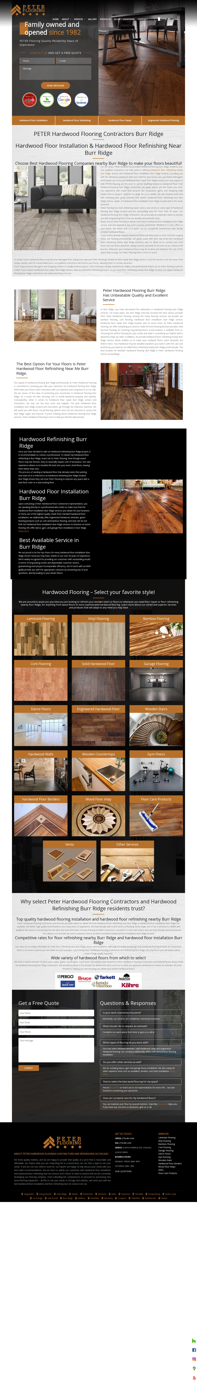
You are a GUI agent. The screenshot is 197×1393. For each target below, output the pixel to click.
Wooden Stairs (165, 1160)
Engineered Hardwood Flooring (163, 120)
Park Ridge (62, 1194)
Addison (81, 1198)
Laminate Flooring (166, 1137)
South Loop (170, 1194)
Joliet (113, 1194)
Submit (29, 1068)
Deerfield (95, 1198)
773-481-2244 (109, 1035)
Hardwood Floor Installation (33, 120)
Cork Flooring (164, 1147)
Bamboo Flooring (166, 1144)
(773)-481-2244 (169, 19)
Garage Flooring (165, 1150)
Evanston (125, 1194)
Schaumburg (154, 1194)
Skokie (75, 1194)
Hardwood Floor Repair (120, 120)
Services (78, 19)
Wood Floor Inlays (166, 1166)
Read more (23, 531)
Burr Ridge (68, 1198)
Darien (164, 1198)
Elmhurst (102, 1194)
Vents (161, 1169)
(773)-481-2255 (125, 1143)
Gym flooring (164, 1157)
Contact (143, 19)
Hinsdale (139, 1194)
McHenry (108, 1198)
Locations (129, 19)
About (65, 19)
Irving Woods (45, 1194)
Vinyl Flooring (164, 1140)
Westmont (88, 1194)
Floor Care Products (167, 1173)
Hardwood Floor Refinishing (77, 120)
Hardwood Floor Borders (170, 1163)
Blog (117, 19)
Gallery (92, 19)
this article (114, 1087)
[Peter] (33, 12)
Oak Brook (53, 1198)
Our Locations (123, 1171)
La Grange (37, 1198)
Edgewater (29, 1194)
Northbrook (150, 1198)
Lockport (122, 1198)
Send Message (55, 85)
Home (55, 19)
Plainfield (135, 1198)
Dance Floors (164, 1153)
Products (105, 19)
